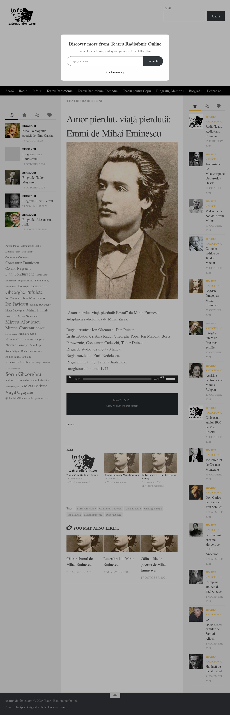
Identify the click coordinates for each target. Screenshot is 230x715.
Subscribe (153, 61)
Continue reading (115, 72)
